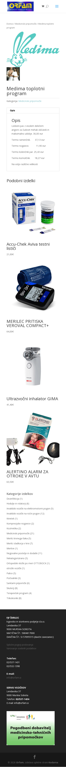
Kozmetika (12, 528)
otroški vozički (14, 568)
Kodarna (53, 762)
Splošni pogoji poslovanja (20, 644)
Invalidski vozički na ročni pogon (23, 513)
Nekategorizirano (16, 558)
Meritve (10, 548)
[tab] (33, 110)
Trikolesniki (12, 598)
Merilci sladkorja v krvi (18, 543)
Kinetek (10, 518)
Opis (12, 110)
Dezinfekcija (13, 498)
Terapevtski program (17, 593)
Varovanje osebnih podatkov (21, 648)
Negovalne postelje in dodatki (22, 553)
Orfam (20, 762)
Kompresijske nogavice (19, 523)
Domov (10, 23)
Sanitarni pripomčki (16, 583)
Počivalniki (12, 578)
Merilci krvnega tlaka (17, 538)
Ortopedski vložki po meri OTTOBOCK (26, 563)
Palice (10, 573)
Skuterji (10, 588)
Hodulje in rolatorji (16, 503)
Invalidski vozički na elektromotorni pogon (28, 508)
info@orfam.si (14, 677)
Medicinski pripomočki (26, 23)
